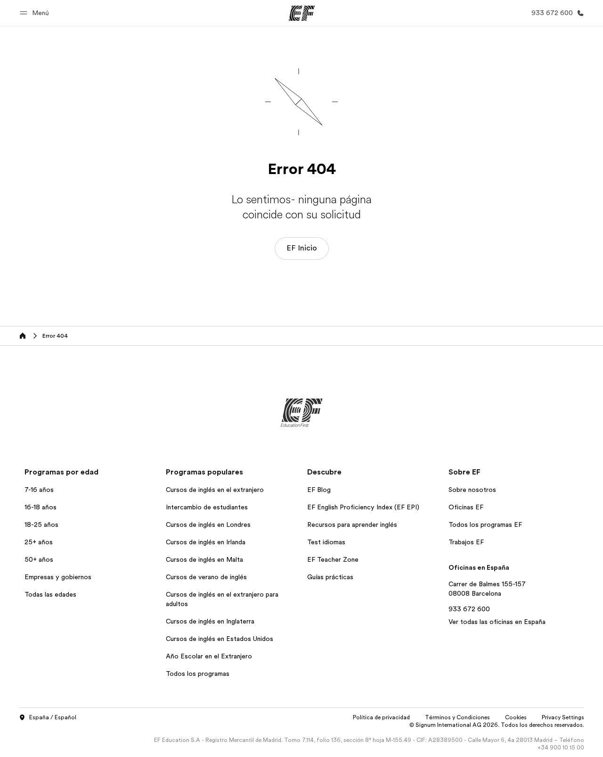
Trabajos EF (466, 542)
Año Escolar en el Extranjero (209, 656)
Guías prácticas (330, 577)
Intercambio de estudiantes (207, 507)
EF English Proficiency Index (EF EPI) (363, 507)
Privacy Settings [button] (563, 717)
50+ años (38, 559)
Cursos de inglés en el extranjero (215, 489)
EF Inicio (301, 248)
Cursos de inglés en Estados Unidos (219, 638)
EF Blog (319, 489)
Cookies (516, 717)
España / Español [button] (52, 717)
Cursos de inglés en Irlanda (205, 542)
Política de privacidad (381, 717)
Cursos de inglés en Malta (204, 559)
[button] (36, 13)
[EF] (302, 13)
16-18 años (40, 507)
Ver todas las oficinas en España (497, 621)
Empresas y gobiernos (57, 577)
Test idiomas (326, 542)
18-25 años (41, 524)
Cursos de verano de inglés (206, 577)
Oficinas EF (465, 507)
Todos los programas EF (485, 524)
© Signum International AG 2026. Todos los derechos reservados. (496, 725)
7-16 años (39, 489)
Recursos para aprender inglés (352, 524)
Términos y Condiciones (457, 717)
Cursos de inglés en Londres (208, 524)
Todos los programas (197, 673)
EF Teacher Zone (333, 559)
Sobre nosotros (472, 489)
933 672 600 (469, 609)
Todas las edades (50, 594)
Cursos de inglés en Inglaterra (210, 621)
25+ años (38, 542)
